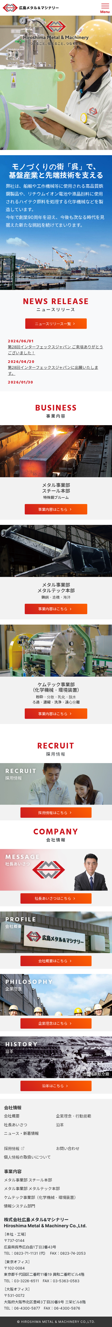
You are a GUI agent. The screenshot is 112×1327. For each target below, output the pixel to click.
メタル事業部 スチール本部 (28, 1180)
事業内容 (13, 1171)
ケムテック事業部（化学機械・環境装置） (41, 1197)
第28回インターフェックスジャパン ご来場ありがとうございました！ (55, 349)
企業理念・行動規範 (73, 1116)
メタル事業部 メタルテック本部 (32, 1188)
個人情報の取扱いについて (27, 1157)
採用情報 (12, 1148)
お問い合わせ (67, 1148)
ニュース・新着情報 (21, 1133)
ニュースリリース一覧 (53, 324)
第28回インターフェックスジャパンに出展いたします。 (53, 370)
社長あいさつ (15, 1124)
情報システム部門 (19, 1206)
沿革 (60, 1124)
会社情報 (13, 1107)
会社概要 (12, 1116)
